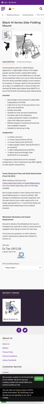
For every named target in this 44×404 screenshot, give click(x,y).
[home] (2, 14)
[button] (14, 46)
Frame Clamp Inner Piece (11, 183)
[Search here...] (41, 8)
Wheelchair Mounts (13, 15)
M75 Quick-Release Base (10, 264)
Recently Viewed (10, 293)
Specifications (24, 62)
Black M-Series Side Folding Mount (11, 319)
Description (8, 62)
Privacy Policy (21, 390)
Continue (38, 379)
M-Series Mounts (28, 15)
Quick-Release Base (32, 183)
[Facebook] (18, 330)
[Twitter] (25, 330)
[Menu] (3, 8)
